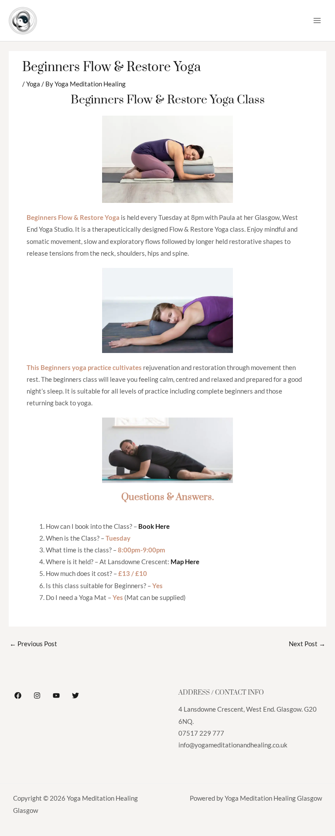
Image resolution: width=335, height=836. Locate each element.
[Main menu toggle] (317, 20)
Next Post (307, 644)
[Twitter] (75, 695)
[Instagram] (37, 695)
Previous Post (33, 644)
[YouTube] (56, 695)
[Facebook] (18, 695)
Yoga (33, 84)
